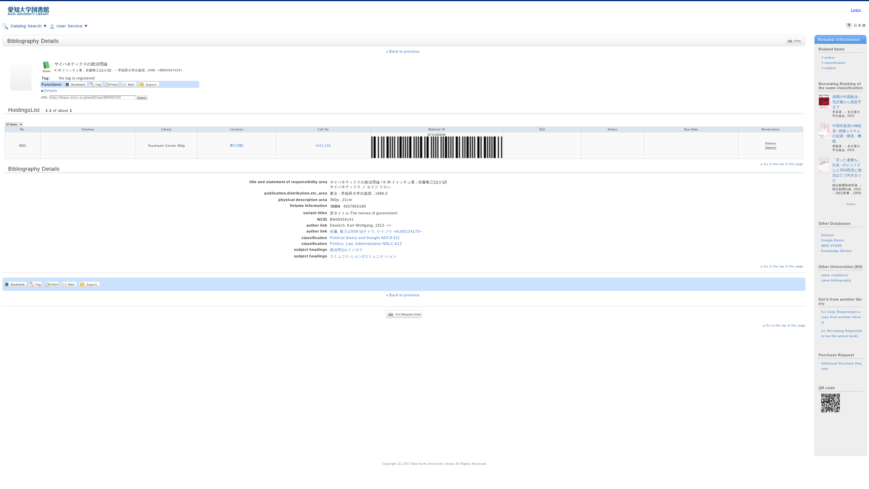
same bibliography (836, 280)
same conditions (834, 275)
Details (50, 91)
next (849, 204)
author (829, 57)
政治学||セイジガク (346, 250)
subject (830, 68)
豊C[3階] (237, 145)
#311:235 (323, 145)
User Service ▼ (71, 26)
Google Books (832, 240)
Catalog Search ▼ (28, 26)
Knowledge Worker (836, 251)
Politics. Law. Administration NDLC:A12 (366, 244)
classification (835, 63)
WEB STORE (831, 245)
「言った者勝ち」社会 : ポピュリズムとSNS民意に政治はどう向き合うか (847, 170)
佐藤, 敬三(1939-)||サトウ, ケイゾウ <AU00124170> (376, 231)
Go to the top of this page (783, 164)
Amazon (827, 235)
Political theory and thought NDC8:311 (365, 238)
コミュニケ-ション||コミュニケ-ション (363, 256)
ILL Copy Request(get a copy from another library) (841, 317)
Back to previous (404, 51)
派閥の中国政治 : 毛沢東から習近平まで (846, 102)
